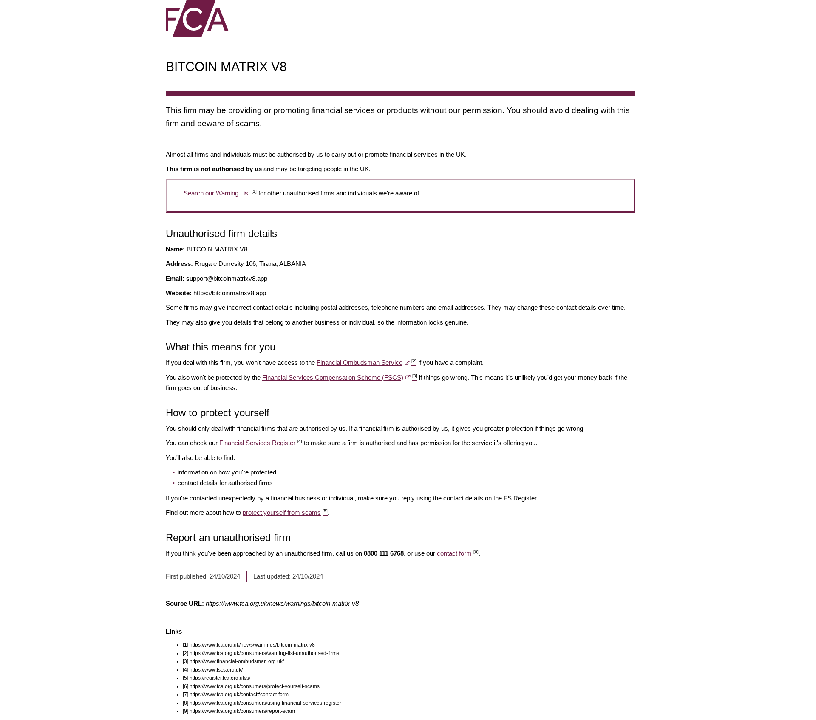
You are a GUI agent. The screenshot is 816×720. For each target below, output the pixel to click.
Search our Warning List (220, 193)
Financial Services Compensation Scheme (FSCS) (339, 377)
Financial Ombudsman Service (366, 362)
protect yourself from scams (285, 512)
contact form (458, 553)
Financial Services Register (260, 442)
